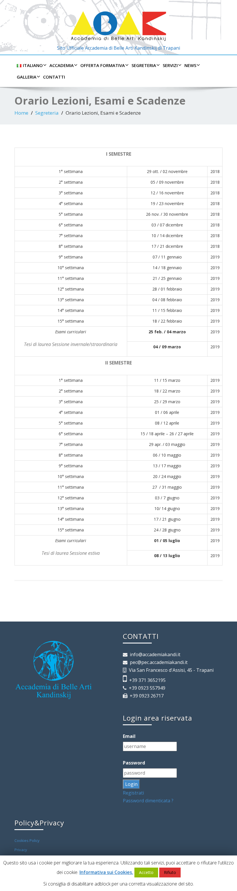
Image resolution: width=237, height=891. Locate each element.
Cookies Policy (27, 840)
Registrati (133, 793)
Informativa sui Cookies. (106, 872)
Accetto (146, 872)
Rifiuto (170, 872)
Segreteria (144, 65)
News (190, 65)
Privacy (20, 849)
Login (131, 784)
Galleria (26, 77)
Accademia (61, 65)
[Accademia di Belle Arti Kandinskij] (118, 22)
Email (130, 736)
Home (21, 112)
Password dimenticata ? (148, 800)
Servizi (170, 65)
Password (135, 763)
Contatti (54, 77)
